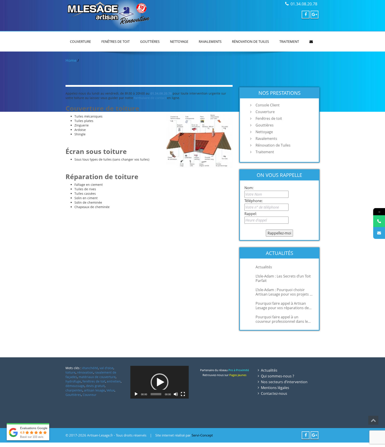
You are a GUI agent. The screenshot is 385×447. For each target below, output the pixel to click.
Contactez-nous (274, 393)
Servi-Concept (202, 435)
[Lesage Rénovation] (127, 14)
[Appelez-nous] (379, 221)
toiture (71, 372)
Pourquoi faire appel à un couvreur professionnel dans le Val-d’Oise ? (282, 319)
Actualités (264, 267)
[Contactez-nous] (379, 233)
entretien (114, 381)
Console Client (268, 105)
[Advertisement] (192, 444)
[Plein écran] (183, 394)
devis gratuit (95, 386)
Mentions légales (275, 387)
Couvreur (89, 395)
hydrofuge (73, 381)
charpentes (74, 390)
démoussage (75, 386)
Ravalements (210, 41)
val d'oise (106, 368)
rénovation (85, 372)
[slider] (156, 394)
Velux (110, 390)
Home (71, 60)
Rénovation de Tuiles (250, 41)
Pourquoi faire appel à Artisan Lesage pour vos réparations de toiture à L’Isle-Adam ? (282, 305)
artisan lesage (94, 390)
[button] (159, 382)
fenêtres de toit (93, 381)
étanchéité (90, 368)
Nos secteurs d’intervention (284, 381)
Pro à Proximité (238, 370)
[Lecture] (136, 394)
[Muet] (176, 394)
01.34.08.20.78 (304, 3)
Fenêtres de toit (115, 41)
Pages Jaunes (237, 375)
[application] (159, 382)
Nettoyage (179, 41)
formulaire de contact (150, 98)
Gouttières (150, 41)
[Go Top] (373, 420)
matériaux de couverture (97, 377)
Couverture (80, 41)
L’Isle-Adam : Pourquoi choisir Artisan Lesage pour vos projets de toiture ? (285, 292)
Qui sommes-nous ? (277, 376)
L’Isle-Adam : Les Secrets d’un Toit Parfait (283, 278)
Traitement (289, 41)
